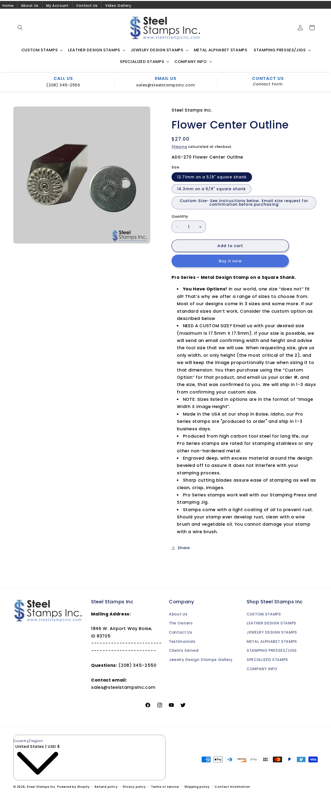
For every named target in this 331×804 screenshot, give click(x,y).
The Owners (181, 623)
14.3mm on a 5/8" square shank (211, 188)
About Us (30, 5)
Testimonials (182, 641)
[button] (20, 27)
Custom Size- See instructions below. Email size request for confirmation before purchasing (244, 202)
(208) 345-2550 (63, 85)
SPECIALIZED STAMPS (267, 659)
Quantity (180, 216)
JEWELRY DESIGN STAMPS (272, 632)
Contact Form (268, 84)
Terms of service (165, 787)
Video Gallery (118, 5)
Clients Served (183, 650)
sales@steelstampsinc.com (165, 85)
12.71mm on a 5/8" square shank (211, 177)
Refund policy (106, 787)
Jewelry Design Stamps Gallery (201, 659)
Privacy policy (134, 787)
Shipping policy (197, 787)
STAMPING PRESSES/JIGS (272, 650)
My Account (57, 5)
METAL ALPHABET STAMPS (272, 641)
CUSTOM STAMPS (264, 614)
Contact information (232, 787)
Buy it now (230, 261)
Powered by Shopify (73, 787)
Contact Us (87, 5)
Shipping (179, 146)
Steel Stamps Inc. (41, 787)
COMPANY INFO (262, 668)
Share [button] (183, 547)
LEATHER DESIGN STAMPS (271, 623)
